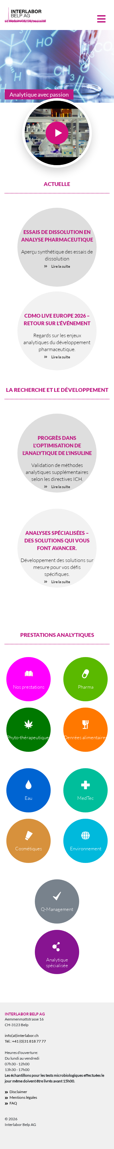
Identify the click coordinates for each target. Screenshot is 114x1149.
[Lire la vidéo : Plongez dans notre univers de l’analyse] (57, 133)
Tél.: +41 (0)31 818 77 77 (25, 1041)
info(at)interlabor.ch (22, 1035)
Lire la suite (60, 266)
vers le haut (98, 1139)
